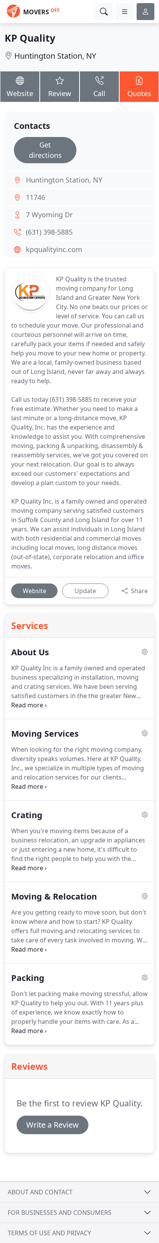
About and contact (40, 1192)
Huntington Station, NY (55, 56)
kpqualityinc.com (54, 249)
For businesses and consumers (60, 1212)
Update (85, 591)
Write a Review (52, 1125)
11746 (35, 197)
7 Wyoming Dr (49, 214)
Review (59, 93)
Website (20, 93)
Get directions (45, 150)
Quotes (139, 93)
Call (99, 93)
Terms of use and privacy (49, 1233)
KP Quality (30, 37)
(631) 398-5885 (49, 232)
